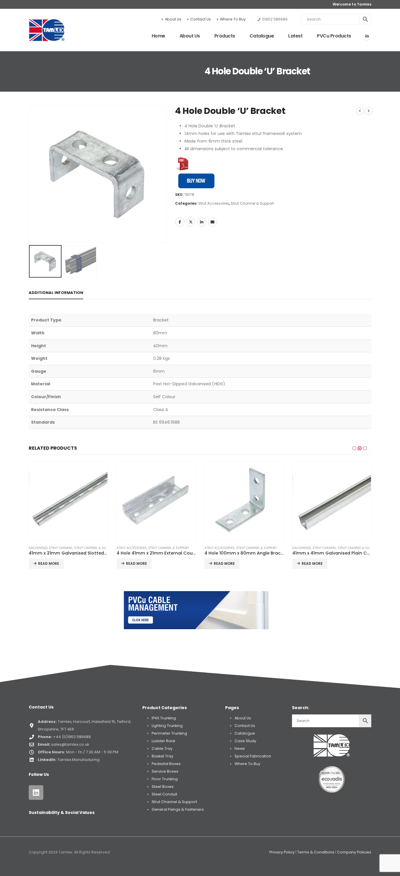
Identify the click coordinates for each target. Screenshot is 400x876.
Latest (295, 35)
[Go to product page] (68, 501)
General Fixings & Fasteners (178, 809)
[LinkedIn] (367, 36)
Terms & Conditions (315, 852)
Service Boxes (165, 771)
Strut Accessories (213, 203)
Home (158, 35)
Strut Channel (61, 548)
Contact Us (200, 19)
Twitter (190, 222)
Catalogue (261, 35)
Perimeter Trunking (169, 733)
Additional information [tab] (56, 292)
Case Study (245, 740)
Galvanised (38, 548)
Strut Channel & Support (252, 203)
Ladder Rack (163, 740)
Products (224, 35)
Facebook (179, 222)
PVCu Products (334, 35)
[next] (369, 111)
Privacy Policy (282, 852)
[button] (30, 174)
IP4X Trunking (164, 718)
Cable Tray (162, 748)
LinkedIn (201, 222)
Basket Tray (162, 756)
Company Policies (354, 852)
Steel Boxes (163, 786)
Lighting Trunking (167, 725)
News (240, 748)
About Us (173, 19)
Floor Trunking (165, 778)
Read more (48, 563)
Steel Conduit (164, 794)
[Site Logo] (47, 30)
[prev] (360, 111)
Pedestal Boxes (166, 763)
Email (212, 222)
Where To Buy (233, 19)
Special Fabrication (253, 756)
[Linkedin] (36, 792)
